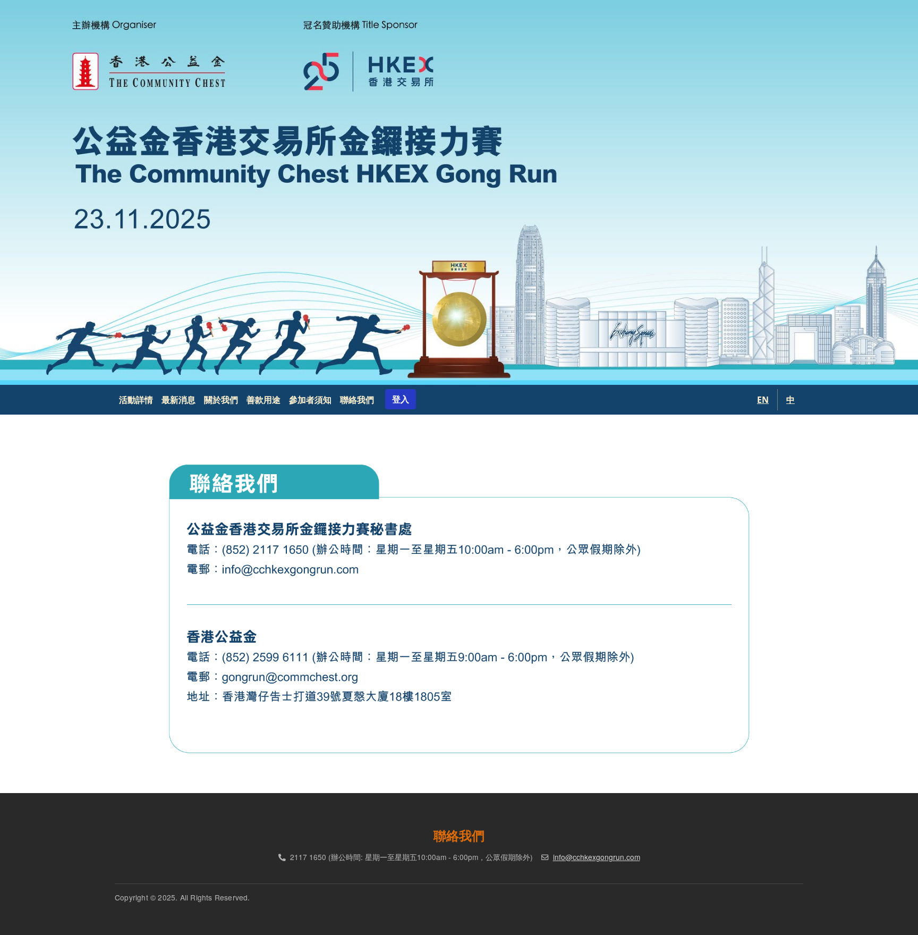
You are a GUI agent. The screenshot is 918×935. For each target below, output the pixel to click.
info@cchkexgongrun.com (596, 857)
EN (763, 400)
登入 (400, 399)
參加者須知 (310, 400)
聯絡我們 (357, 400)
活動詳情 (136, 400)
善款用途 (263, 400)
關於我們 (221, 400)
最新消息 (179, 400)
